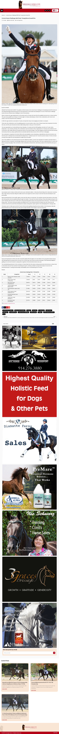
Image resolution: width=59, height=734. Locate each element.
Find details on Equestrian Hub (9, 303)
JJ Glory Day (41, 310)
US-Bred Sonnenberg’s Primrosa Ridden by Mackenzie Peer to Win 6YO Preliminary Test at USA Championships (14, 714)
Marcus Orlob (33, 312)
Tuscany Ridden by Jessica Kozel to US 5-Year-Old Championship (42, 683)
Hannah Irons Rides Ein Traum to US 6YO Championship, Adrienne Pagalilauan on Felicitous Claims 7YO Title (14, 683)
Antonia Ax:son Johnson (8, 310)
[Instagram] (50, 10)
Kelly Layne (5, 312)
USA (4, 314)
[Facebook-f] (48, 10)
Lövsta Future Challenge (23, 312)
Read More (4, 689)
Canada (28, 310)
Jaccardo (35, 310)
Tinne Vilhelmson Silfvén (49, 312)
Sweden (40, 312)
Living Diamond (13, 312)
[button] (2, 10)
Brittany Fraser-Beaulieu (20, 310)
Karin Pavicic (48, 310)
